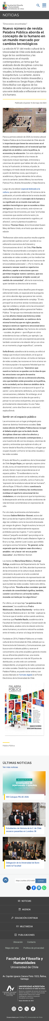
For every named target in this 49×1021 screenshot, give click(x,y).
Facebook (34, 888)
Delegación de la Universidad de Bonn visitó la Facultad (22, 864)
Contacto (31, 942)
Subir (5, 880)
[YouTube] (20, 1009)
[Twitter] (26, 1009)
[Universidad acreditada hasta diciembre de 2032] (24, 993)
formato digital (25, 675)
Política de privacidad (33, 948)
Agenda (26, 909)
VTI (25, 1017)
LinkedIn (39, 888)
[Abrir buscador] (38, 5)
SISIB (21, 1017)
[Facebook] (33, 1009)
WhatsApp (44, 888)
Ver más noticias (10, 767)
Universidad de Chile (34, 1017)
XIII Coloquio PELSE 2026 (17, 797)
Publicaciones (26, 935)
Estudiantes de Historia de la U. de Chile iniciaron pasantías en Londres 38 (23, 830)
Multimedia (26, 926)
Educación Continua (26, 918)
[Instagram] (14, 1009)
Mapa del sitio (12, 948)
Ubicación (18, 942)
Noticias (11, 15)
